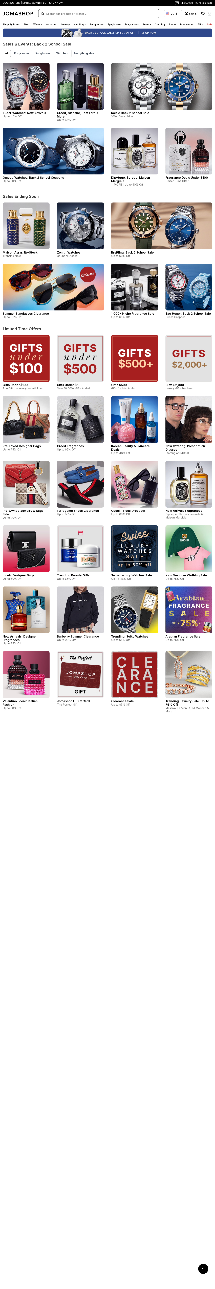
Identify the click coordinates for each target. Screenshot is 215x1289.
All (6, 53)
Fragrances (132, 24)
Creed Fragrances (70, 446)
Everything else (84, 53)
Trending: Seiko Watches (129, 636)
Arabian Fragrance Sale (182, 636)
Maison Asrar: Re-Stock (20, 252)
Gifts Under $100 (15, 385)
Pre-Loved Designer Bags (22, 446)
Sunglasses (97, 24)
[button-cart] (209, 14)
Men (26, 24)
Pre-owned (187, 24)
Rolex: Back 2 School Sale (130, 113)
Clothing (160, 24)
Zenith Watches (68, 252)
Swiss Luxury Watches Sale (131, 575)
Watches (51, 24)
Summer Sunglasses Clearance (26, 313)
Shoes (172, 24)
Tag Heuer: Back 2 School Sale (188, 313)
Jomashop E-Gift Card (73, 701)
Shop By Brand (11, 24)
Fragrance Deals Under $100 (186, 177)
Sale (209, 24)
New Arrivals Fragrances (183, 510)
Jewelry (65, 24)
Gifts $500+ (120, 385)
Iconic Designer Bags (18, 575)
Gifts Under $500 (69, 385)
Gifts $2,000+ (175, 385)
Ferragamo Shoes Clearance (78, 510)
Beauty (147, 24)
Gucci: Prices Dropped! (128, 510)
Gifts (200, 24)
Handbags (80, 24)
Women (37, 24)
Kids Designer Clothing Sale (186, 575)
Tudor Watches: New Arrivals (24, 113)
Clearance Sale (122, 701)
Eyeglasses (114, 24)
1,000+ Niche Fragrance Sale (132, 313)
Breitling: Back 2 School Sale (132, 252)
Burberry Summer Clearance (78, 636)
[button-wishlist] (203, 14)
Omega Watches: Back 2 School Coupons (33, 177)
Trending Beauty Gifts (73, 575)
